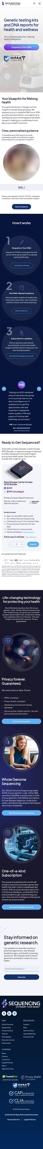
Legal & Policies (7, 1063)
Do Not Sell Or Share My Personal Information (21, 1115)
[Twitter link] (4, 1013)
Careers (5, 1056)
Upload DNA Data (29, 1034)
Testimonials (6, 1043)
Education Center (8, 1040)
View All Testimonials (21, 431)
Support (26, 1024)
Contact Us (6, 1059)
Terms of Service (13, 1119)
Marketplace (6, 1037)
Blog (25, 1027)
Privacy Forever (7, 1031)
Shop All (4, 1034)
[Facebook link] (9, 1013)
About (4, 1053)
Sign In (4, 1066)
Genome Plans (28, 1031)
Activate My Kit (28, 1037)
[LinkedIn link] (14, 1013)
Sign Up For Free (8, 1069)
